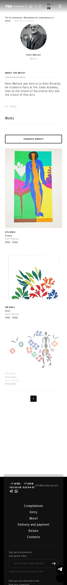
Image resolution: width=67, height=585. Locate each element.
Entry (33, 512)
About (33, 518)
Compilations (33, 506)
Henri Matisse (12, 238)
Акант (8, 311)
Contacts (33, 537)
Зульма (8, 235)
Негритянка (11, 377)
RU (49, 4)
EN (49, 8)
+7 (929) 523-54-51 (29, 485)
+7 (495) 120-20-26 (15, 485)
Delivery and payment (33, 524)
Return (33, 531)
